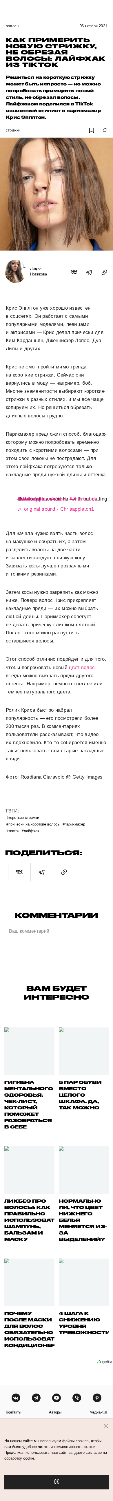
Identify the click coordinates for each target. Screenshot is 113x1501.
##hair (24, 499)
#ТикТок (12, 830)
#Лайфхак (30, 830)
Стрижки (13, 130)
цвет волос (82, 667)
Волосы (12, 26)
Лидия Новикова (38, 271)
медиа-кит (98, 1412)
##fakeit (59, 499)
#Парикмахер (74, 824)
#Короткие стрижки (22, 817)
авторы (55, 1412)
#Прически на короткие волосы (33, 824)
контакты (13, 1412)
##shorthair (35, 499)
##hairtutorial (84, 499)
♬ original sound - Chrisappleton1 (55, 509)
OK (56, 1482)
